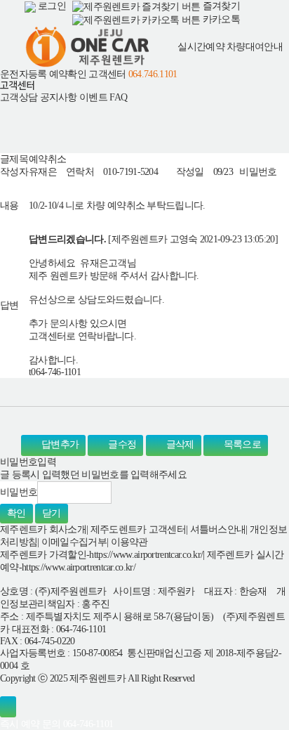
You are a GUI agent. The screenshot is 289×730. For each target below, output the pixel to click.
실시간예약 (200, 46)
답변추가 (59, 445)
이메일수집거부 (74, 542)
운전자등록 (23, 73)
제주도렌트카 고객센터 (138, 529)
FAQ (118, 97)
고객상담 (18, 97)
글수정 (121, 445)
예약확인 (67, 73)
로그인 (51, 6)
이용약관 (129, 542)
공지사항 (58, 97)
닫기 (51, 513)
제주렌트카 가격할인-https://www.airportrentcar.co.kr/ (101, 554)
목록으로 (242, 445)
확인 (16, 513)
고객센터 (107, 73)
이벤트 (93, 97)
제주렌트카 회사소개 (43, 529)
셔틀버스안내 (218, 529)
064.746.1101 (152, 73)
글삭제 (178, 445)
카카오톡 (220, 19)
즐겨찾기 (220, 6)
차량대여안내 (255, 46)
